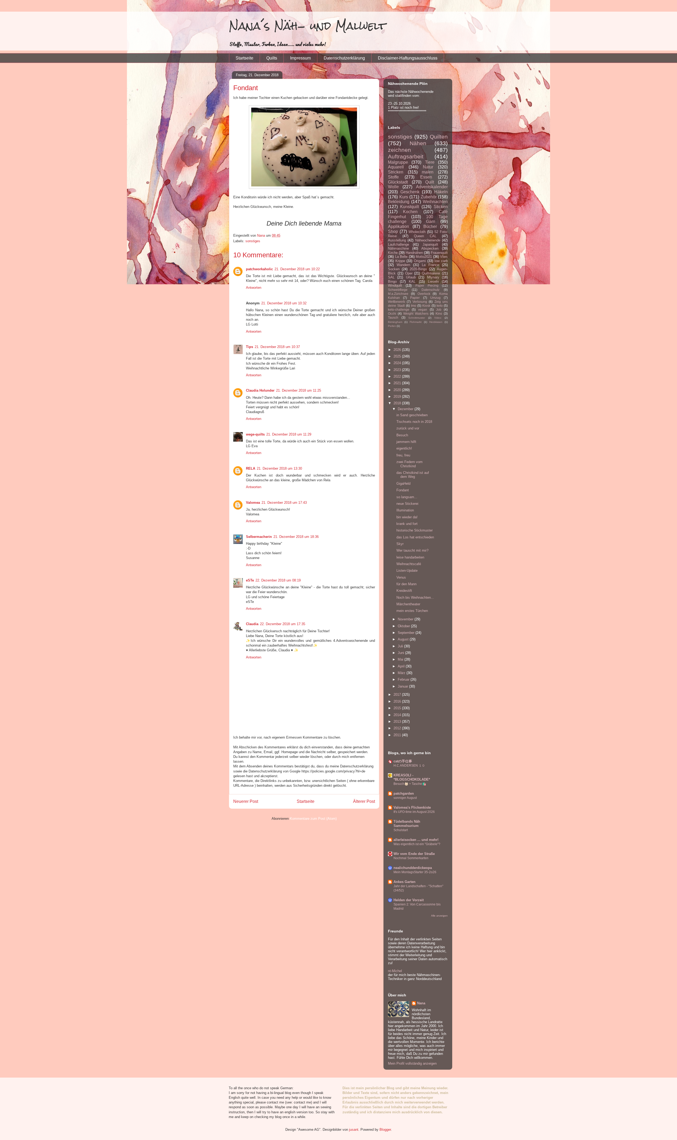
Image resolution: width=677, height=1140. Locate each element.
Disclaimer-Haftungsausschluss (407, 58)
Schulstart (401, 830)
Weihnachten (435, 201)
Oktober (404, 626)
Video (437, 317)
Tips (249, 347)
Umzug (435, 297)
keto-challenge (398, 309)
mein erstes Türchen (412, 611)
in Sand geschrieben (412, 415)
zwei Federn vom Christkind (409, 464)
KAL (412, 281)
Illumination (405, 510)
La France (430, 265)
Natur (428, 167)
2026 (398, 350)
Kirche (393, 253)
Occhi (392, 313)
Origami (420, 261)
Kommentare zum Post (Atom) (313, 819)
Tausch (393, 317)
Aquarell (396, 167)
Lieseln (433, 281)
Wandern (403, 265)
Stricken (395, 172)
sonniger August (405, 798)
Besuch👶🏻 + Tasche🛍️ (410, 784)
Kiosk (426, 305)
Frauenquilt (439, 253)
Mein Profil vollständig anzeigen (412, 1063)
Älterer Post (364, 801)
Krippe (400, 261)
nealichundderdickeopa (413, 868)
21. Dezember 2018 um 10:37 (277, 347)
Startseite (244, 58)
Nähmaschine (398, 248)
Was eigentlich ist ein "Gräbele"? (417, 844)
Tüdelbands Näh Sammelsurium (407, 823)
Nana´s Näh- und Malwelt (307, 26)
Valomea (253, 503)
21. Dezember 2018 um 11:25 (298, 390)
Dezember (406, 409)
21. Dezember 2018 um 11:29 (288, 434)
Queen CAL (425, 236)
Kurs (403, 197)
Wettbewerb (396, 301)
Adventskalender (432, 187)
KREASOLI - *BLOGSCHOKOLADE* (412, 777)
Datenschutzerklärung (344, 58)
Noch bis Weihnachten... (415, 597)
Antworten (253, 288)
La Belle (401, 257)
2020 (398, 390)
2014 (398, 715)
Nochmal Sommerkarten (411, 858)
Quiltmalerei (431, 273)
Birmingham (395, 322)
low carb (441, 261)
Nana (421, 1003)
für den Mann (406, 584)
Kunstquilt (409, 206)
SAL (391, 277)
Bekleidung (398, 201)
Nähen (418, 143)
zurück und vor (407, 428)
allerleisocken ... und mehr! (416, 840)
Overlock (424, 293)
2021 (398, 383)
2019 (398, 397)
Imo (413, 305)
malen (427, 172)
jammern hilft (406, 442)
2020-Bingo (418, 269)
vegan (422, 309)
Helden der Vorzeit (409, 900)
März (402, 673)
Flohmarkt (416, 322)
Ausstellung (397, 240)
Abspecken (429, 248)
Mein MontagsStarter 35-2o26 (415, 872)
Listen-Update (407, 571)
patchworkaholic (259, 269)
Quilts (271, 58)
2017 (398, 695)
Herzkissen (435, 322)
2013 (398, 722)
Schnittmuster (416, 317)
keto (440, 305)
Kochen (410, 211)
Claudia (252, 624)
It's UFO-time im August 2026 (414, 812)
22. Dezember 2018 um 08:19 (278, 580)
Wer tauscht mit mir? (412, 550)
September (406, 633)
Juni (401, 653)
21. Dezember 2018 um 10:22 (297, 269)
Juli (401, 646)
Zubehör (429, 197)
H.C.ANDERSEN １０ (409, 765)
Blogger (385, 1130)
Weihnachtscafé (408, 564)
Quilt (429, 182)
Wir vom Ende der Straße (414, 854)
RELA (250, 468)
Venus (401, 577)
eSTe (250, 580)
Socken (394, 269)
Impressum (300, 58)
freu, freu (403, 455)
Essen (426, 177)
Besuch (402, 435)
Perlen (392, 325)
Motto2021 (424, 257)
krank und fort (407, 524)
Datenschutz (431, 289)
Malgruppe (398, 162)
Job (438, 309)
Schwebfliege (398, 289)
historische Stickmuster (414, 530)
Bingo (392, 281)
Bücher (430, 226)
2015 (398, 708)
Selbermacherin (259, 537)
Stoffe (393, 177)
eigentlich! (404, 448)
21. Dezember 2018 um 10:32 (284, 303)
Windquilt (395, 285)
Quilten (439, 137)
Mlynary (433, 277)
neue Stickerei (407, 504)
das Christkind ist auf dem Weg (412, 475)
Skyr (400, 544)
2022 (398, 376)
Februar (404, 679)
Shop (393, 231)
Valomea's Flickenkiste (412, 807)
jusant (353, 1130)
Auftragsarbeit (405, 156)
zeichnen (399, 150)
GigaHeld (403, 484)
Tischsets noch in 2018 (414, 422)
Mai (401, 659)
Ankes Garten (404, 882)
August (404, 639)
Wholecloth (417, 232)
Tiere (429, 162)
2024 (398, 363)
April (402, 666)
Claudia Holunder (260, 390)
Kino (439, 313)
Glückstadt (398, 182)
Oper (409, 273)
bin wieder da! (407, 517)
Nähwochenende (427, 240)
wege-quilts (255, 434)
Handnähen (414, 253)
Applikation (398, 226)
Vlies (444, 257)
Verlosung (420, 301)
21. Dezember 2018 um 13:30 (279, 468)
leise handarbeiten (410, 557)
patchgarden (404, 793)
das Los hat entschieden (415, 537)
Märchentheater (408, 604)
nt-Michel (395, 971)
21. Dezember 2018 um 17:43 (284, 503)
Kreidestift (404, 591)
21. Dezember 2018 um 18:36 (296, 537)
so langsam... (406, 497)
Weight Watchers (415, 313)
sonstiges (252, 241)
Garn (430, 221)
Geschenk (409, 192)
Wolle (393, 187)
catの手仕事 (403, 761)
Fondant (402, 490)
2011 (398, 735)
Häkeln (441, 192)
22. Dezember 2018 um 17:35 (282, 624)
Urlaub (411, 277)
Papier (415, 297)
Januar (403, 686)
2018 (398, 403)
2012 (398, 728)
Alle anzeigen (439, 915)
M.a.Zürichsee (398, 293)
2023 (398, 370)
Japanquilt (430, 244)
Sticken (441, 206)
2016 (398, 701)
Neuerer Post (245, 801)
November (406, 619)
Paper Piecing (426, 285)
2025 (398, 356)
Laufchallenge (398, 244)
